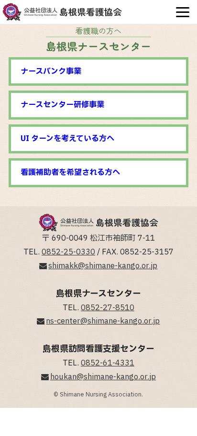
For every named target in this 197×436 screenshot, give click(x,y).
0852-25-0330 (68, 252)
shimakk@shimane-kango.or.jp (102, 266)
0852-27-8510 (107, 308)
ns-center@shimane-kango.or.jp (103, 321)
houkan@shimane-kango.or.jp (103, 377)
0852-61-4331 (107, 363)
